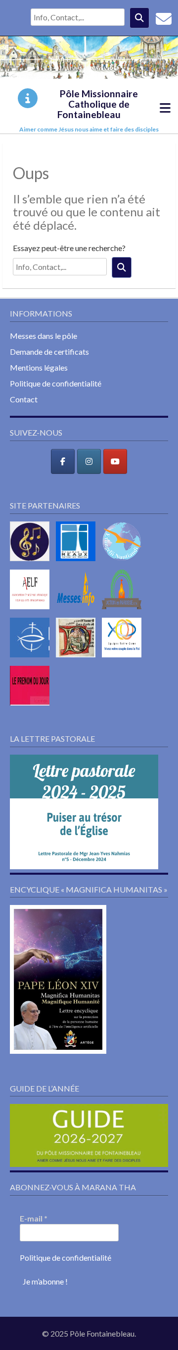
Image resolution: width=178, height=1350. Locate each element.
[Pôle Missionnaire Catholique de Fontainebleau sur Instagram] (89, 461)
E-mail (33, 1218)
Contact (24, 399)
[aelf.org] (32, 611)
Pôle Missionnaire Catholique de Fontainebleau (97, 104)
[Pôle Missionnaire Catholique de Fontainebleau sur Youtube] (115, 461)
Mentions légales (39, 367)
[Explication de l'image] (28, 98)
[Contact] (164, 21)
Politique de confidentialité (55, 383)
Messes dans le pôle (43, 335)
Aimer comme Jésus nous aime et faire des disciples (89, 129)
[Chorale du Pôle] (32, 563)
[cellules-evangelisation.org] (124, 563)
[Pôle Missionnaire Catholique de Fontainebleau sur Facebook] (63, 461)
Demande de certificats (49, 351)
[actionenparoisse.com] (124, 611)
